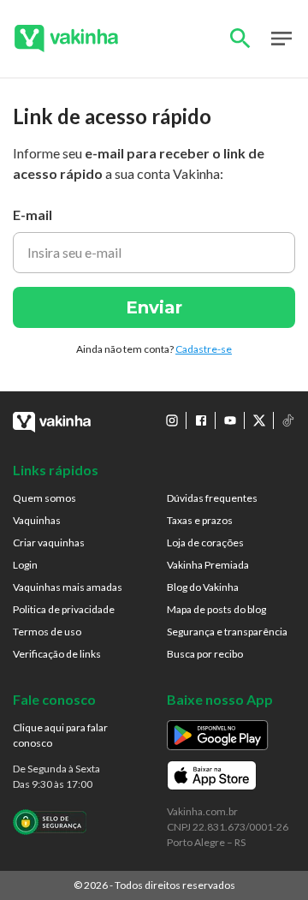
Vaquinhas (37, 520)
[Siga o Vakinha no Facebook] (201, 420)
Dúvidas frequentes (212, 498)
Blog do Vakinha (203, 587)
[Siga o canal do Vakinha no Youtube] (230, 420)
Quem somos (44, 498)
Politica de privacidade (64, 609)
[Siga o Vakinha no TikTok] (288, 420)
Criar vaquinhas (49, 542)
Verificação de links (57, 653)
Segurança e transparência (227, 631)
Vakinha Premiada (208, 564)
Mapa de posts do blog (216, 609)
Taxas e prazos (200, 520)
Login (25, 564)
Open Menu (281, 38)
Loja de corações (205, 542)
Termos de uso (47, 631)
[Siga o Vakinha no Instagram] (172, 420)
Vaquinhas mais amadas (67, 587)
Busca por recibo (205, 653)
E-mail (32, 214)
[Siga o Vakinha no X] (259, 420)
